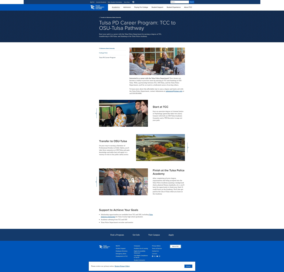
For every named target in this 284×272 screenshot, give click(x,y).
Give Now (127, 2)
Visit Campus (154, 235)
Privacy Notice (156, 246)
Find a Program (117, 235)
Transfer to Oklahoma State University (110, 17)
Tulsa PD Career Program (107, 57)
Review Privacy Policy (122, 266)
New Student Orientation (115, 2)
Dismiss (188, 266)
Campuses (137, 246)
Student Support (157, 7)
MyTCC (92, 2)
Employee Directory (121, 251)
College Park (103, 53)
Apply (171, 235)
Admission (127, 7)
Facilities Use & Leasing (141, 248)
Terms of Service (157, 248)
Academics (116, 7)
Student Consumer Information (139, 261)
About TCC (188, 7)
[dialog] (142, 266)
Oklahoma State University (107, 48)
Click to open (116, 9)
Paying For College (141, 7)
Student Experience (174, 7)
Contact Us (155, 251)
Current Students (101, 2)
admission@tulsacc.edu (174, 91)
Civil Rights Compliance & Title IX (141, 256)
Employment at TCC (122, 256)
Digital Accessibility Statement (139, 252)
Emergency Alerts (121, 254)
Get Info (136, 235)
